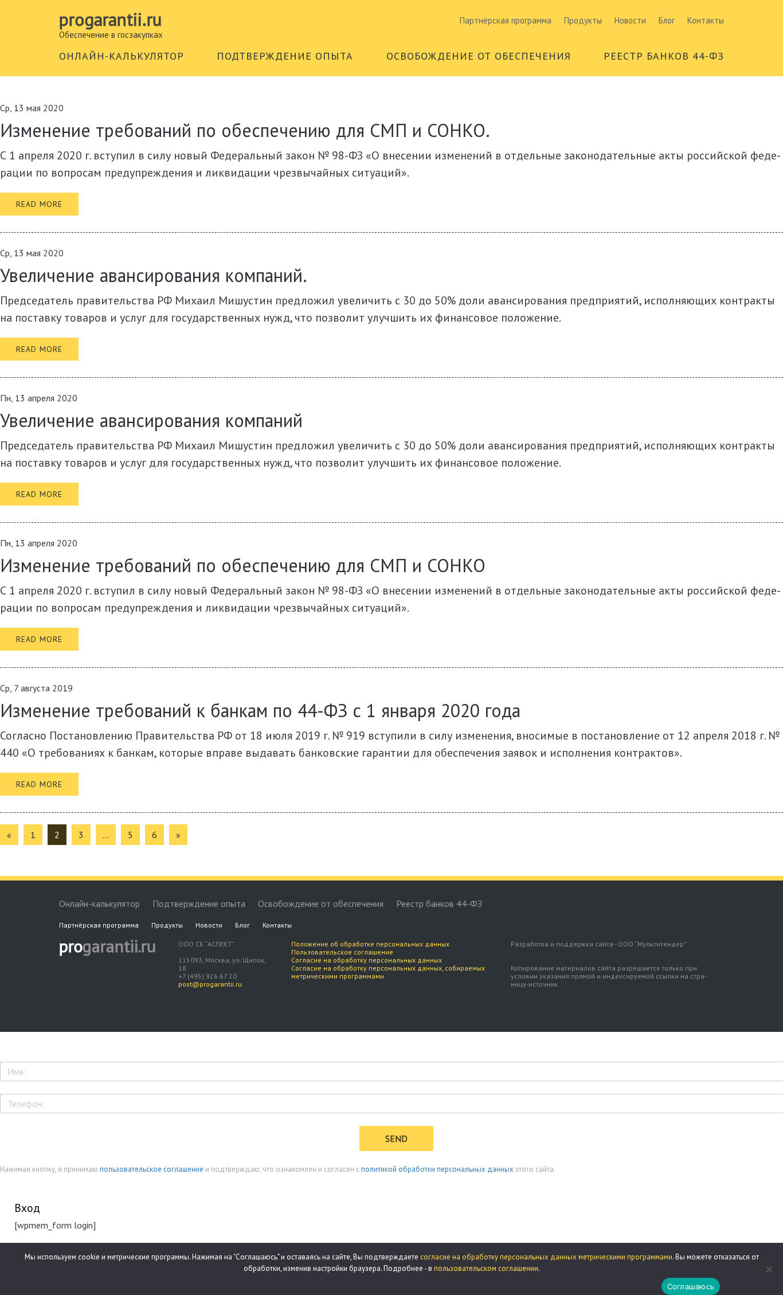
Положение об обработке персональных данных (370, 944)
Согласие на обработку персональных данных (366, 960)
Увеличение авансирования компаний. (153, 275)
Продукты (583, 20)
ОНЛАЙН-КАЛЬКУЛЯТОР (121, 56)
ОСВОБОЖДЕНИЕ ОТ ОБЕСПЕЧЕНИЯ (478, 56)
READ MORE (39, 204)
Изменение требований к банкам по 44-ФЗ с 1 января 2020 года (260, 710)
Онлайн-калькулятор (99, 903)
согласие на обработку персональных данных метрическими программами (546, 1257)
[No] (768, 1269)
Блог (667, 20)
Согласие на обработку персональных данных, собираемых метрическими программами (388, 972)
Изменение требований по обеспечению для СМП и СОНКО (243, 565)
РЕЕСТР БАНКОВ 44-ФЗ (664, 56)
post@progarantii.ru (210, 984)
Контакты (705, 20)
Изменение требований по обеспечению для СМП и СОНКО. (245, 130)
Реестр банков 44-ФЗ (439, 903)
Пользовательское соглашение (342, 952)
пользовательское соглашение (151, 1169)
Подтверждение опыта (198, 903)
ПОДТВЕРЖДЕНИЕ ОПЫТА (285, 56)
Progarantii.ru (110, 19)
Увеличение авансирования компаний (151, 420)
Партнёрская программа (505, 20)
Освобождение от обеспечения (320, 903)
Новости (630, 20)
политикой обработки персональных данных (437, 1169)
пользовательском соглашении (486, 1268)
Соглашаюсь (691, 1286)
